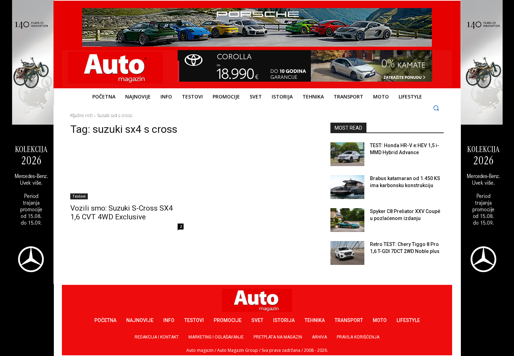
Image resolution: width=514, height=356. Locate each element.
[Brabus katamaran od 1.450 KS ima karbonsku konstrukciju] (347, 187)
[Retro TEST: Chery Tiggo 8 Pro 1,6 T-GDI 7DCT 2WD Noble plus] (347, 253)
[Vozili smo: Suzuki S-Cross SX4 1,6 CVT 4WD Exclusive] (127, 171)
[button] (436, 107)
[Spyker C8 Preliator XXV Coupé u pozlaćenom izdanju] (347, 220)
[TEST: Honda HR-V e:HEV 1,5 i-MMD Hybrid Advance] (347, 154)
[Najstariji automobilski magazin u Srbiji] (115, 67)
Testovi (79, 196)
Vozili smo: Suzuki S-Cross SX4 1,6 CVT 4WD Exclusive (121, 212)
